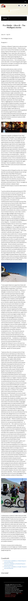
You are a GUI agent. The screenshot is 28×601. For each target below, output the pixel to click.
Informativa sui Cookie (10, 596)
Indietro (5, 18)
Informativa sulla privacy (10, 595)
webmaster (13, 593)
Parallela (20, 593)
